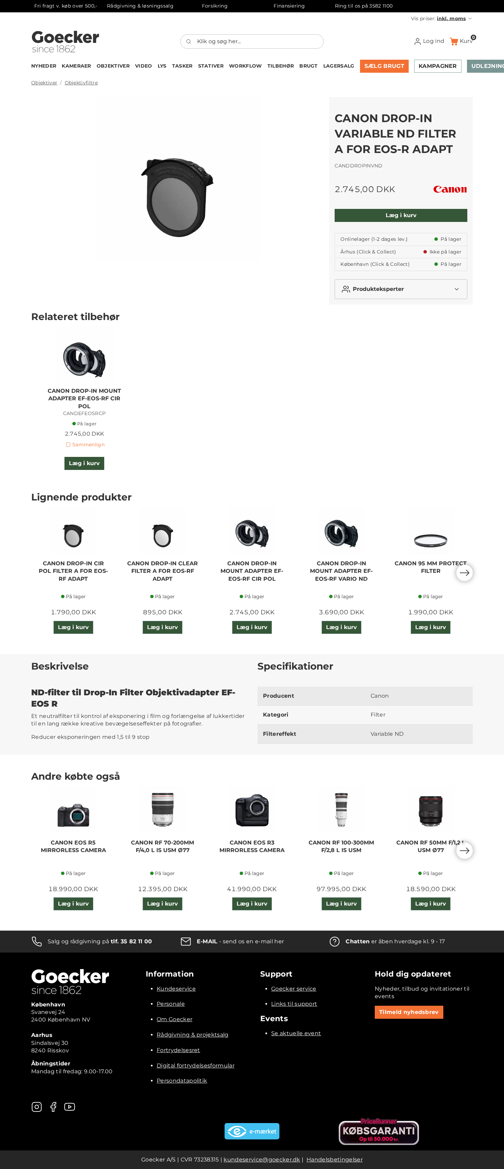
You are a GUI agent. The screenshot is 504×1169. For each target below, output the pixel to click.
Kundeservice (176, 988)
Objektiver (44, 83)
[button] (442, 18)
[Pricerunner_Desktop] (379, 1131)
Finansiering (289, 6)
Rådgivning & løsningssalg (140, 6)
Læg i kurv (401, 215)
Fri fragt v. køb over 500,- (65, 6)
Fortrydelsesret (178, 1050)
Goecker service (293, 988)
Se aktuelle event (296, 1033)
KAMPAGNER (438, 66)
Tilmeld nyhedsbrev (409, 1012)
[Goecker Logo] (65, 41)
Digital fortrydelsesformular (196, 1065)
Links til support (294, 1004)
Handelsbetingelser (335, 1159)
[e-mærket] (252, 1131)
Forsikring (215, 6)
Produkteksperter (378, 289)
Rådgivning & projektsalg (193, 1034)
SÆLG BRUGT (384, 66)
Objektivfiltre (81, 83)
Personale (171, 1004)
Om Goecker (174, 1019)
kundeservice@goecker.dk (262, 1159)
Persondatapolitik (182, 1080)
